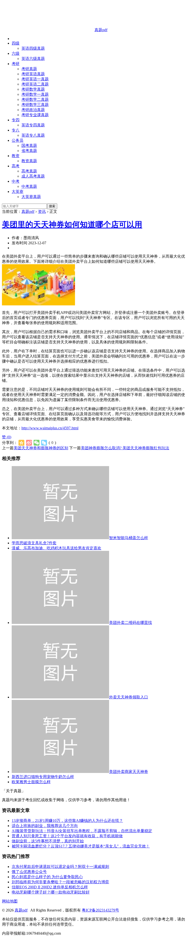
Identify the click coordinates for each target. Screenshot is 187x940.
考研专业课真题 (35, 115)
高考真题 (29, 171)
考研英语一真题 (35, 79)
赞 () (6, 437)
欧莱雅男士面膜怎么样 (31, 782)
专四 (15, 120)
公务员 (17, 140)
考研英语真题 (33, 74)
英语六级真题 (33, 58)
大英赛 (17, 191)
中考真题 (29, 186)
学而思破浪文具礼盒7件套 (34, 543)
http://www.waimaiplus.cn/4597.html (49, 428)
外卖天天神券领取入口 (128, 697)
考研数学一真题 (35, 94)
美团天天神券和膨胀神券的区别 (41, 448)
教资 (15, 156)
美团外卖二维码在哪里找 (130, 622)
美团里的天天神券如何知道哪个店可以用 (72, 224)
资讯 (42, 211)
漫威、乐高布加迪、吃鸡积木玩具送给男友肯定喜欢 (56, 548)
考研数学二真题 (35, 99)
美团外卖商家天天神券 (128, 772)
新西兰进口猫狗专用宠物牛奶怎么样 (43, 777)
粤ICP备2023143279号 (100, 910)
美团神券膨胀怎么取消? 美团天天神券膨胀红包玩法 (125, 448)
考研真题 (29, 69)
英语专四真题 (33, 125)
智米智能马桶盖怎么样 (128, 538)
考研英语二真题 (35, 84)
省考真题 (29, 151)
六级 (15, 53)
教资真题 (29, 161)
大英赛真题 (31, 197)
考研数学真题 (33, 89)
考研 (15, 64)
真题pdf (100, 30)
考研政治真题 (33, 110)
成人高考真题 (33, 176)
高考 (15, 166)
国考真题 (29, 145)
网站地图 (10, 901)
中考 (15, 181)
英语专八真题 (33, 135)
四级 (15, 43)
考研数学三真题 (35, 105)
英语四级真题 (33, 48)
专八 (15, 130)
